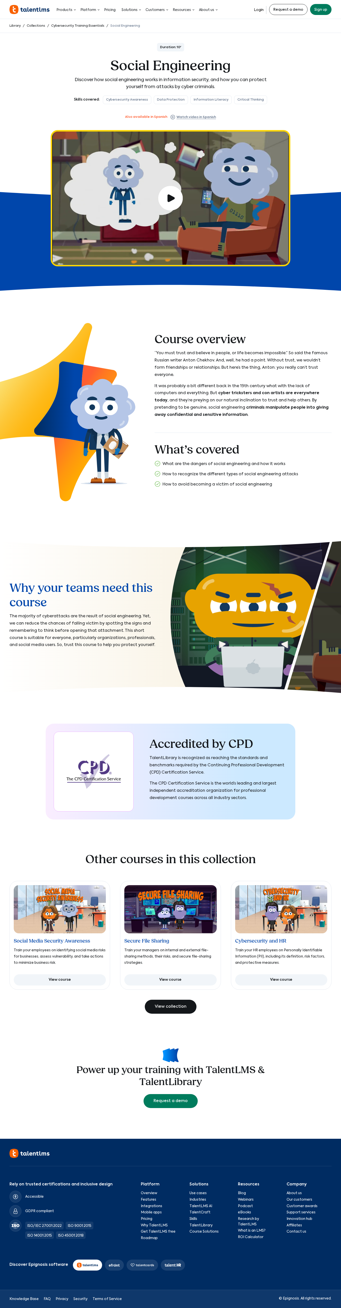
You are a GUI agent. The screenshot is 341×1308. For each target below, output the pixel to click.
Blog (242, 1193)
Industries (197, 1199)
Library (15, 25)
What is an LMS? (251, 1230)
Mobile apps (151, 1212)
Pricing (110, 10)
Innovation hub (299, 1219)
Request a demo (288, 9)
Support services (301, 1212)
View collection (170, 1007)
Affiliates (294, 1225)
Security (80, 1299)
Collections (36, 25)
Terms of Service (107, 1299)
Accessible (34, 1196)
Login (259, 10)
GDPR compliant (39, 1211)
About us (206, 10)
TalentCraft (199, 1212)
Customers (155, 10)
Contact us (296, 1231)
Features (148, 1199)
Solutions (130, 10)
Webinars (246, 1199)
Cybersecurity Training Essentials (78, 25)
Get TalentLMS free (158, 1231)
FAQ (47, 1299)
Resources (182, 10)
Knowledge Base (24, 1299)
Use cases (198, 1193)
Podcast (245, 1206)
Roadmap (149, 1238)
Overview (149, 1193)
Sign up (320, 9)
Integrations (151, 1206)
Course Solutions (204, 1231)
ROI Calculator (250, 1237)
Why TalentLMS (154, 1225)
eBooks (244, 1212)
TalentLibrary (201, 1225)
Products (64, 10)
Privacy (62, 1299)
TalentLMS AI (200, 1206)
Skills (193, 1219)
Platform (88, 10)
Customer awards (302, 1206)
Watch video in (196, 117)
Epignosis (291, 1298)
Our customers (299, 1199)
